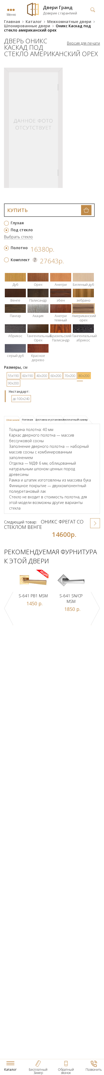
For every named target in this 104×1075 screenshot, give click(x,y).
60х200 (55, 375)
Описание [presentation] (12, 420)
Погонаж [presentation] (27, 419)
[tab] (13, 420)
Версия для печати (83, 43)
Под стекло (22, 229)
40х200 (41, 375)
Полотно (19, 247)
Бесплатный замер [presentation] (75, 419)
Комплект (20, 259)
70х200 (70, 375)
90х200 (13, 383)
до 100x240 (21, 398)
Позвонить (94, 1069)
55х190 (13, 375)
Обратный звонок (66, 1071)
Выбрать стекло (18, 237)
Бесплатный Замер (38, 1071)
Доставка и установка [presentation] (49, 419)
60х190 (27, 375)
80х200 (84, 375)
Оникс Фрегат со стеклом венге (43, 524)
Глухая (17, 222)
